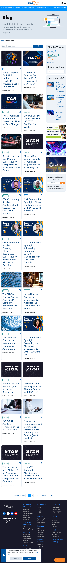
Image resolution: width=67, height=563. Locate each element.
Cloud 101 (40, 536)
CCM (39, 548)
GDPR (39, 554)
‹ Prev (22, 496)
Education (41, 526)
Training (40, 534)
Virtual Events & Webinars (42, 531)
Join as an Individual (27, 523)
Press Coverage (57, 511)
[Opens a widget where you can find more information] (59, 560)
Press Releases (56, 509)
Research (26, 532)
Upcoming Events (43, 519)
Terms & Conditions (55, 535)
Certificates (41, 505)
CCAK (39, 511)
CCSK (39, 509)
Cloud (50, 51)
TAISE (39, 507)
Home (2, 40)
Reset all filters (50, 62)
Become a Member (26, 518)
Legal (54, 530)
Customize (16, 558)
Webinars (40, 521)
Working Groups (28, 529)
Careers (54, 527)
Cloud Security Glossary (57, 541)
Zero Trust (52, 55)
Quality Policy (56, 513)
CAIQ (39, 550)
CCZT (39, 513)
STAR (39, 552)
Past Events (41, 523)
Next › (44, 496)
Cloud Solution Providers (28, 514)
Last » (51, 496)
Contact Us (55, 507)
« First (16, 496)
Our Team (55, 516)
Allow (29, 558)
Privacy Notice (56, 532)
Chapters (26, 527)
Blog (38, 528)
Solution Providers (26, 510)
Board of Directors (55, 520)
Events (40, 516)
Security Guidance (40, 545)
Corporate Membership (28, 506)
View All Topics (28, 543)
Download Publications (27, 536)
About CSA (56, 505)
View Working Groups (27, 540)
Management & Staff (57, 524)
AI (49, 59)
